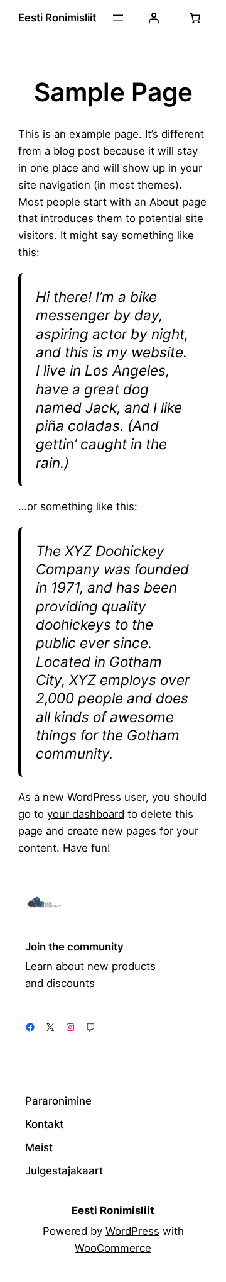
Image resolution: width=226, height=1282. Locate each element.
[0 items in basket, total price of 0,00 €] (194, 17)
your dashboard (85, 814)
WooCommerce (113, 1248)
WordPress (132, 1231)
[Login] (154, 17)
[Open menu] (118, 17)
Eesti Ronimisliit (57, 17)
